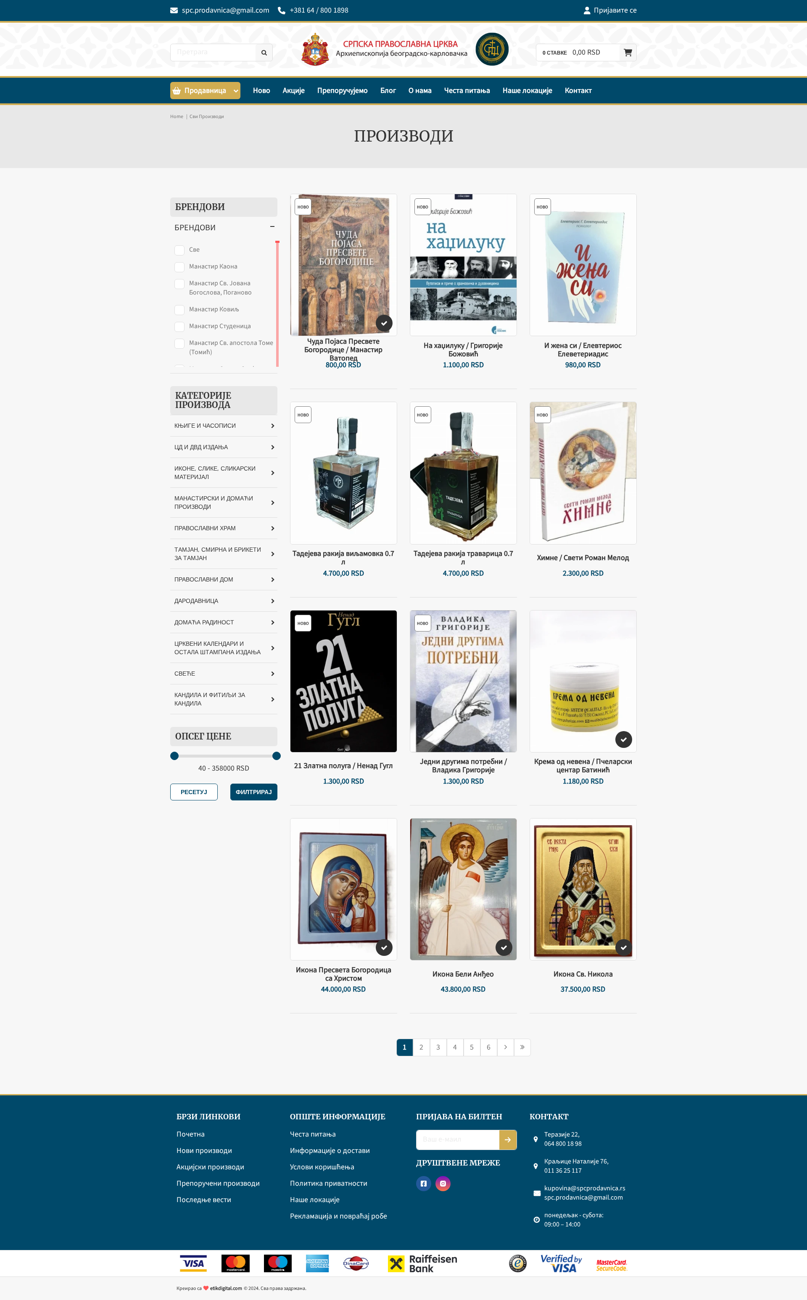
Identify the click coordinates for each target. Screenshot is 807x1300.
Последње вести (204, 1200)
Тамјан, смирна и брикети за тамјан (217, 553)
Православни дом (203, 579)
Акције (294, 90)
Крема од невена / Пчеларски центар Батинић (583, 766)
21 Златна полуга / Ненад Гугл (343, 766)
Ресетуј (194, 792)
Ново (261, 90)
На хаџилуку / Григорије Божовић (463, 350)
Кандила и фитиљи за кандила (209, 699)
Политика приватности (328, 1184)
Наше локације (527, 90)
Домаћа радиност (204, 622)
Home (176, 116)
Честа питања (467, 90)
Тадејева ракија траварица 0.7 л (463, 558)
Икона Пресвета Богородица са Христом (343, 974)
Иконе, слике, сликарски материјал (215, 472)
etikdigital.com (226, 1288)
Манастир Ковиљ (214, 309)
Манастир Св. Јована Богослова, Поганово (220, 288)
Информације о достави (330, 1151)
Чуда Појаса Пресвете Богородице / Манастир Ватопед (343, 350)
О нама (420, 90)
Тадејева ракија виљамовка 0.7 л (343, 558)
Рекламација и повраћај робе (338, 1216)
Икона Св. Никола (583, 974)
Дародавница (196, 601)
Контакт (578, 90)
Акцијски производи (210, 1167)
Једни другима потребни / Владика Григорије (463, 766)
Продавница (205, 90)
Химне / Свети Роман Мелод (583, 558)
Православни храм (205, 528)
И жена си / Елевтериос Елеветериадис (583, 350)
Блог (388, 90)
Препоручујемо (342, 90)
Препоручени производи (218, 1184)
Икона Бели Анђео (463, 974)
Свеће (184, 673)
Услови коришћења (322, 1167)
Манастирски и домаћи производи (213, 502)
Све (194, 249)
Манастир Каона (213, 266)
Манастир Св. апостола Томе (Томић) (231, 347)
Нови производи (204, 1151)
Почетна (191, 1134)
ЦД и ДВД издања (201, 447)
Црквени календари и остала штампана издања (217, 647)
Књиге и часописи (205, 425)
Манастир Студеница (220, 326)
